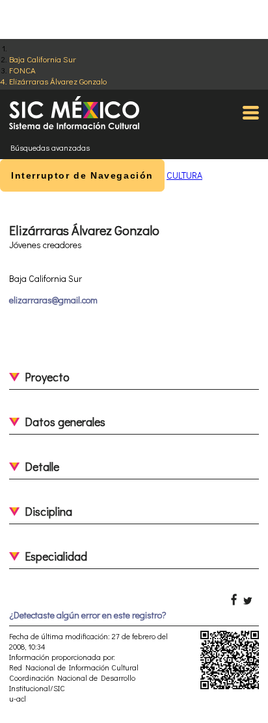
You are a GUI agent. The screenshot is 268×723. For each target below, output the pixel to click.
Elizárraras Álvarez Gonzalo (58, 80)
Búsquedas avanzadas (50, 147)
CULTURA (184, 175)
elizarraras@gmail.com (53, 300)
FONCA (22, 69)
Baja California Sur (42, 58)
